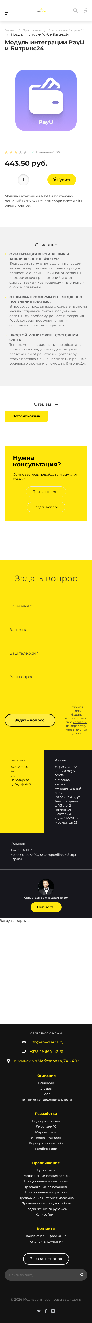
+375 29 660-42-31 (46, 1051)
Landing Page (46, 1148)
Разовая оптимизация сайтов (46, 1176)
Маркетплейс (46, 1132)
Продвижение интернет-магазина (46, 1198)
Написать (46, 907)
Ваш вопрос (21, 677)
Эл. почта (18, 629)
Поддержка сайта (46, 1121)
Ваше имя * (20, 606)
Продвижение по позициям (46, 1187)
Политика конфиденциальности (46, 1099)
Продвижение (46, 1163)
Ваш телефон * (23, 653)
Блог (46, 1094)
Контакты (46, 1228)
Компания (46, 1075)
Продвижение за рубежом (46, 1209)
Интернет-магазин (46, 1137)
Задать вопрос (46, 507)
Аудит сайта (46, 1170)
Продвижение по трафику (46, 1192)
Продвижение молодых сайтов (46, 1203)
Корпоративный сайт (46, 1143)
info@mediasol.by (46, 1042)
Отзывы (46, 1088)
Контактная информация (46, 1236)
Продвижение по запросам (46, 1181)
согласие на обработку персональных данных (76, 727)
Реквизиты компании (46, 1241)
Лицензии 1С (46, 1126)
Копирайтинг (46, 1214)
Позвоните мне (46, 492)
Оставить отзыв (26, 416)
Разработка (46, 1113)
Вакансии (46, 1083)
